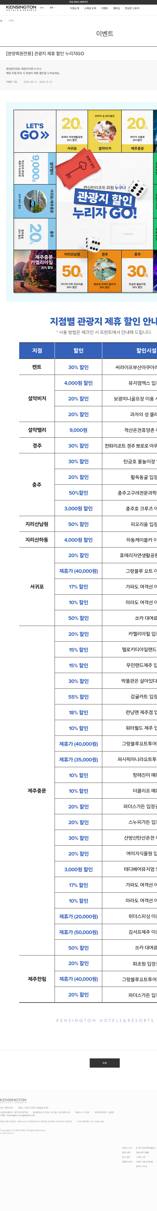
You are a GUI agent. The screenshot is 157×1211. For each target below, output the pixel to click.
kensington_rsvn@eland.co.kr (21, 1115)
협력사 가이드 (141, 1166)
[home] (1, 21)
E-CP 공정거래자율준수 (146, 1148)
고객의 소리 (141, 1157)
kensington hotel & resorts (21, 8)
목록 (105, 1063)
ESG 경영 (126, 1152)
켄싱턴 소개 (127, 1148)
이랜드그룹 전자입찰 (144, 1161)
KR (51, 8)
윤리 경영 (126, 1157)
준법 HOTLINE (142, 1152)
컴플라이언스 (127, 1161)
